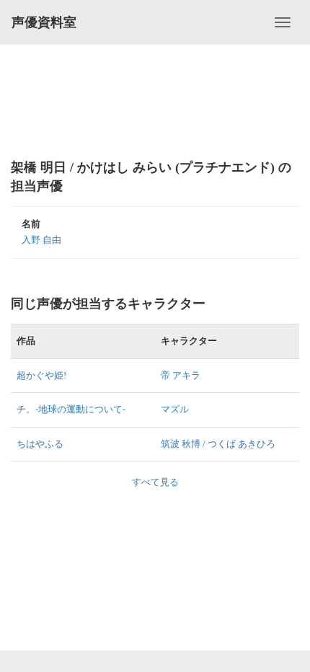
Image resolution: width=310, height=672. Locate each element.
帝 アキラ (180, 375)
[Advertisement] (155, 101)
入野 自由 (41, 239)
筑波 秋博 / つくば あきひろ (218, 443)
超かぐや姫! (41, 375)
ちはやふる (40, 443)
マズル (175, 409)
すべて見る (155, 482)
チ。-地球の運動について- (71, 409)
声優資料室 (44, 22)
